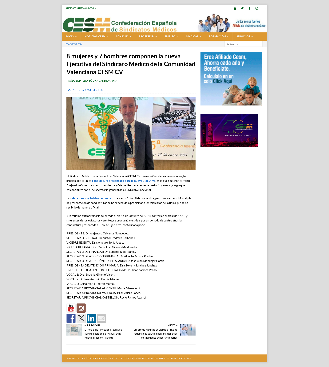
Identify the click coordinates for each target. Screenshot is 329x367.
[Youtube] (235, 8)
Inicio (69, 36)
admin (99, 90)
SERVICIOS (243, 36)
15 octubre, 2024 (81, 90)
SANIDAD (122, 36)
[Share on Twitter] (81, 318)
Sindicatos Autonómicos (79, 8)
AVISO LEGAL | (73, 358)
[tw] (242, 8)
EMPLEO (170, 36)
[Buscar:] (243, 43)
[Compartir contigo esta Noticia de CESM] (101, 318)
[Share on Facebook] (71, 318)
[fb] (249, 8)
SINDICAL (192, 36)
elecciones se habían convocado (92, 198)
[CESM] (81, 308)
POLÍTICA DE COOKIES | (121, 358)
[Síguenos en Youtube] (71, 308)
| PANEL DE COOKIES (180, 358)
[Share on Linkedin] (91, 318)
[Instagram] (256, 8)
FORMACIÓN (217, 36)
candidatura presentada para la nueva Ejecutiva (123, 180)
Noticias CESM (95, 36)
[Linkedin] (264, 8)
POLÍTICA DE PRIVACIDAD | (95, 358)
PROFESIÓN (146, 36)
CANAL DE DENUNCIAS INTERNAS (151, 358)
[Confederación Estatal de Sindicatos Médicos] (164, 30)
